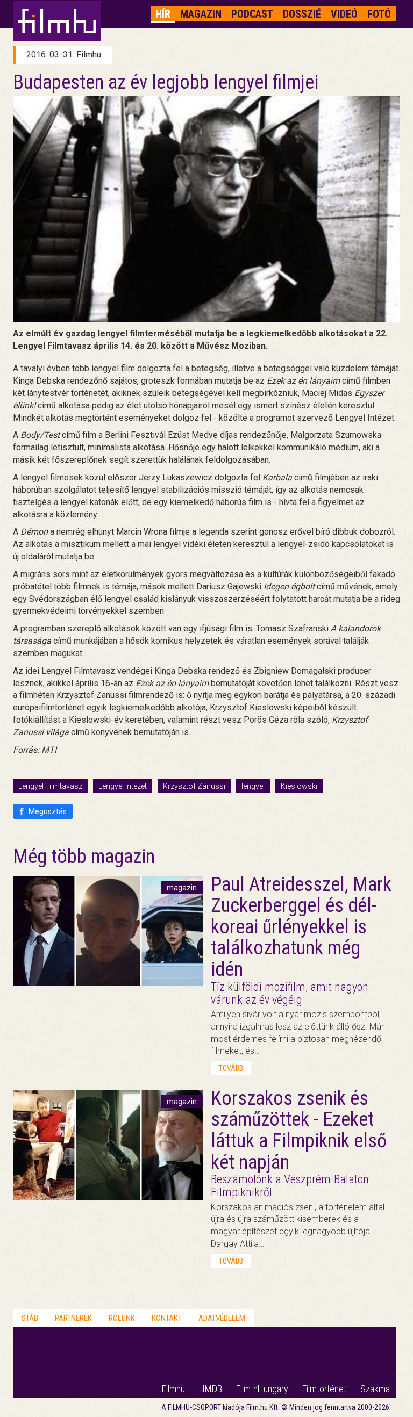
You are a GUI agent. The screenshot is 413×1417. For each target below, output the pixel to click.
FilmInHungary (262, 1388)
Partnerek (73, 1318)
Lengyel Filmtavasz (50, 786)
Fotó (379, 14)
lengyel (253, 786)
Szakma (375, 1388)
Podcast (252, 14)
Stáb (30, 1318)
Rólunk (122, 1318)
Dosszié (302, 14)
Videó (344, 14)
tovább (231, 1068)
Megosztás (47, 811)
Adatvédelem (221, 1318)
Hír (162, 14)
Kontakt (167, 1318)
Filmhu (173, 1388)
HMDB (210, 1388)
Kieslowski (299, 786)
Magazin (201, 14)
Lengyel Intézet (122, 786)
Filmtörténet (324, 1388)
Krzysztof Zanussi (194, 786)
